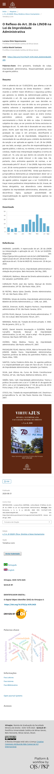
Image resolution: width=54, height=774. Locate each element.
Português (12, 565)
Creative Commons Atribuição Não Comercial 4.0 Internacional (24, 744)
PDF (7, 481)
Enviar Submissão (13, 554)
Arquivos (13, 11)
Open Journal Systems (13, 696)
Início (5, 11)
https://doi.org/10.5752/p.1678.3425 (20, 604)
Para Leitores (9, 677)
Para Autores (8, 681)
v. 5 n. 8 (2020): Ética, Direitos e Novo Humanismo (21, 14)
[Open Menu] (4, 4)
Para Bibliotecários (11, 685)
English (11, 570)
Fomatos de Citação (11, 522)
